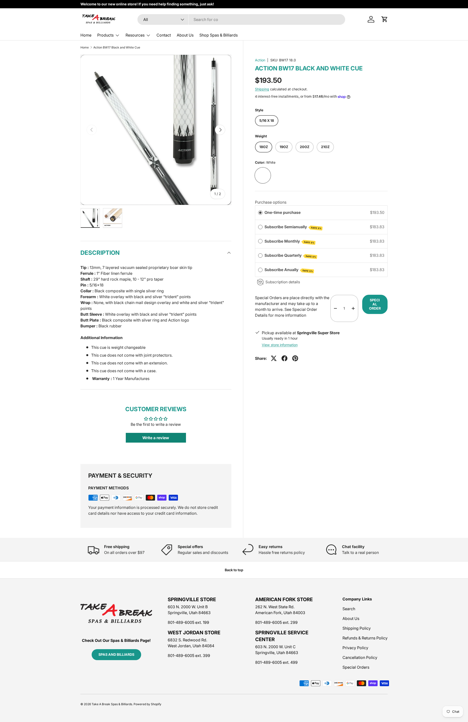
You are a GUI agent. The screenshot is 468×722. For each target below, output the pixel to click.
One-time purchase (282, 212)
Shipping (262, 89)
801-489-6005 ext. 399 (189, 655)
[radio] (260, 212)
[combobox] (241, 19)
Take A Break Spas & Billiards (112, 704)
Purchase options (270, 202)
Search (348, 608)
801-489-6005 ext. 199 (188, 622)
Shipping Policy (356, 628)
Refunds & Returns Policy (365, 638)
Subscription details (282, 282)
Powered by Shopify (147, 704)
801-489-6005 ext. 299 (276, 622)
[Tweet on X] (273, 358)
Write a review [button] (155, 437)
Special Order (375, 304)
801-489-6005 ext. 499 (276, 662)
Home (85, 35)
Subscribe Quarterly (290, 255)
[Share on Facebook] (284, 358)
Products (105, 35)
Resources (135, 35)
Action (260, 60)
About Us (185, 35)
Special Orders (355, 667)
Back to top (234, 570)
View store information (280, 345)
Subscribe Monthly (289, 241)
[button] (384, 19)
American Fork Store (284, 599)
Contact (163, 35)
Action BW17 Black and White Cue (116, 47)
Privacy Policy (355, 647)
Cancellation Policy (359, 657)
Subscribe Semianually (293, 227)
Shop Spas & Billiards (218, 35)
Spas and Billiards (116, 654)
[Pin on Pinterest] (295, 358)
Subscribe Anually (288, 270)
